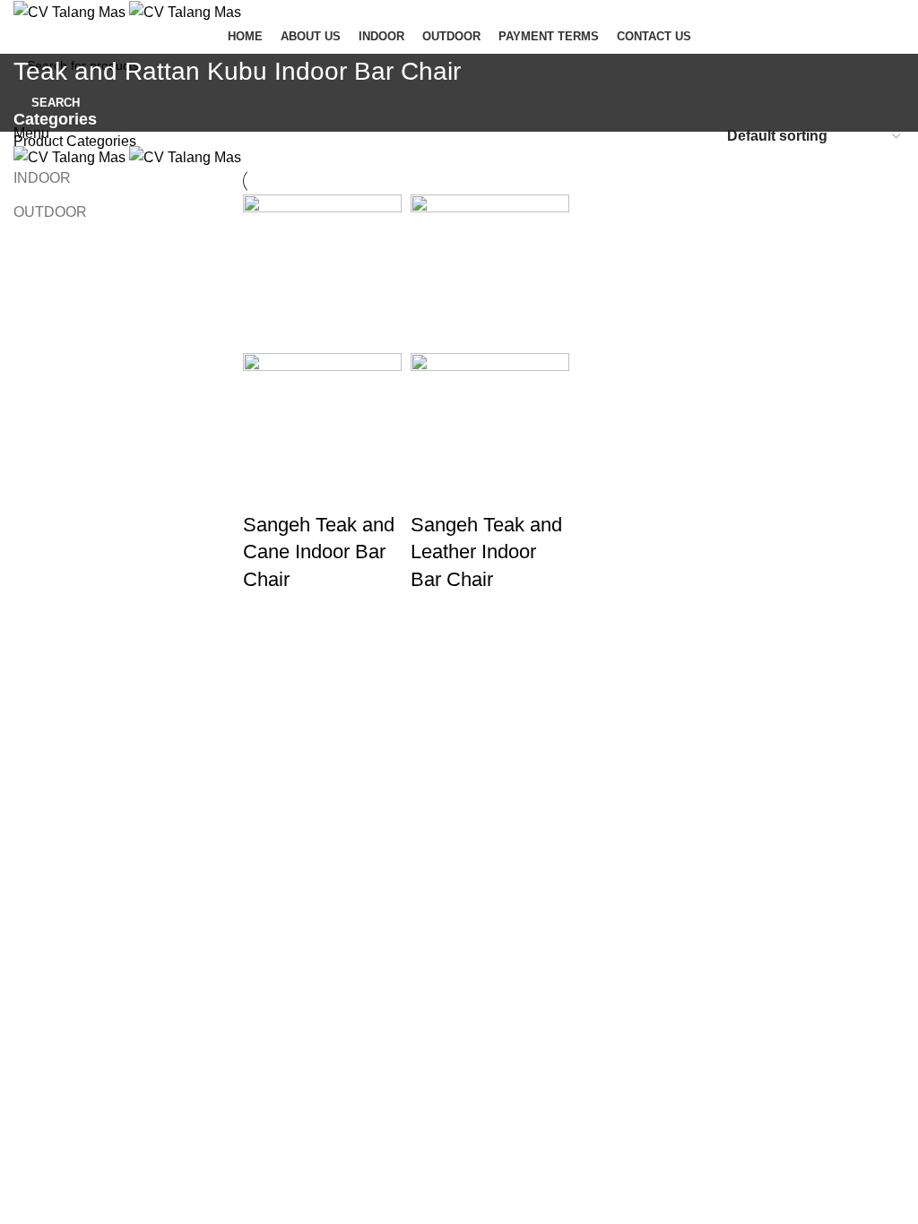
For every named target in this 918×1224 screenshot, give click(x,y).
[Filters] (22, 702)
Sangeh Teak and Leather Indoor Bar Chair (486, 552)
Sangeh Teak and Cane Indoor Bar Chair (318, 552)
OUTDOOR (50, 212)
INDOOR (42, 177)
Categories (55, 120)
